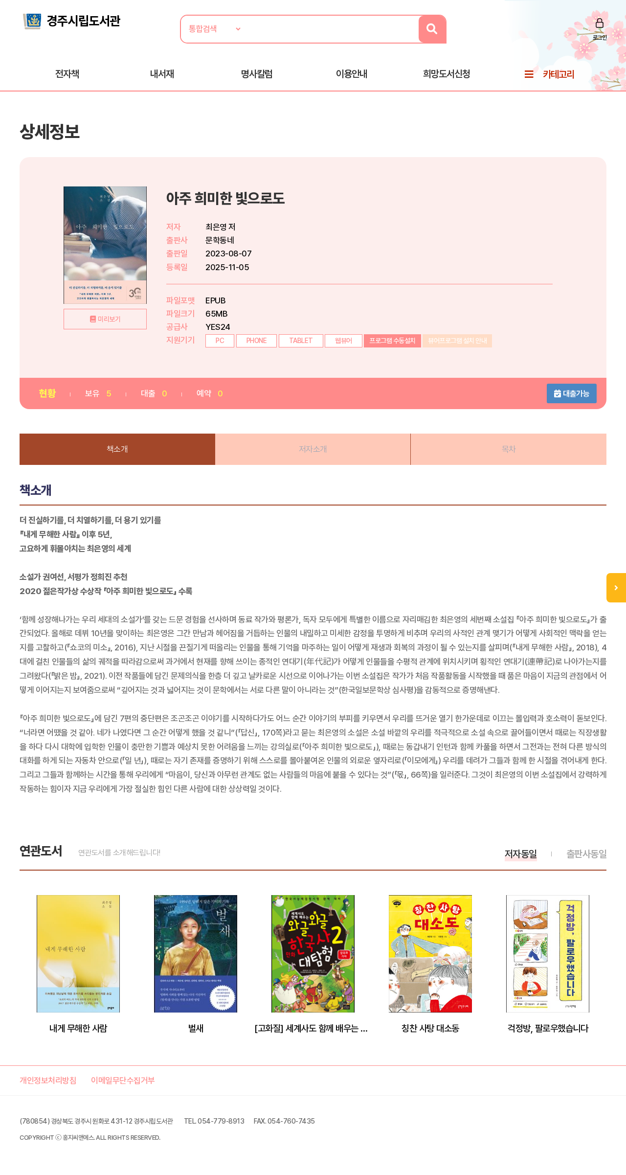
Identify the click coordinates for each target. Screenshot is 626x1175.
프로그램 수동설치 (392, 341)
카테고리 (558, 74)
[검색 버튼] (432, 29)
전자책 (67, 74)
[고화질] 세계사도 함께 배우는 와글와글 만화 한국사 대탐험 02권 (313, 1028)
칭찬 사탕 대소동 (430, 1028)
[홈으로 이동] (71, 20)
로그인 (600, 37)
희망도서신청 (446, 74)
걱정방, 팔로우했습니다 (548, 1028)
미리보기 (109, 319)
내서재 (162, 74)
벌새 (195, 1028)
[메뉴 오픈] (616, 587)
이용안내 (351, 74)
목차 (509, 449)
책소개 (117, 449)
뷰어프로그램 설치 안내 (457, 341)
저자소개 (313, 449)
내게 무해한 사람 (78, 1028)
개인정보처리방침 (48, 1080)
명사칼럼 (256, 74)
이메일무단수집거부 (123, 1080)
